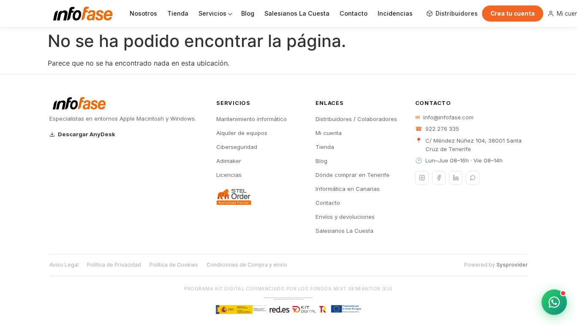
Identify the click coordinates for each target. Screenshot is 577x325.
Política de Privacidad (114, 265)
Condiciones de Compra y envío (247, 265)
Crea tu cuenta (512, 13)
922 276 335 (442, 128)
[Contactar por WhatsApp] (554, 302)
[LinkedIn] (456, 178)
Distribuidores (456, 13)
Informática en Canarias (348, 188)
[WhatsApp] (472, 178)
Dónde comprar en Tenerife (352, 174)
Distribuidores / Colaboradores (356, 119)
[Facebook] (439, 178)
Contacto (353, 13)
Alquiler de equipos (241, 132)
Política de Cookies (174, 265)
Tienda (177, 13)
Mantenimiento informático (251, 119)
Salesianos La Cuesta (296, 13)
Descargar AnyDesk (86, 134)
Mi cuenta (329, 132)
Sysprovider (512, 265)
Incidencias (395, 13)
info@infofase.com (448, 117)
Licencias (229, 174)
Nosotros (143, 13)
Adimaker (228, 160)
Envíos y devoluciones (345, 216)
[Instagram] (422, 178)
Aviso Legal (64, 265)
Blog (247, 13)
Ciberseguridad (236, 146)
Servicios (212, 13)
